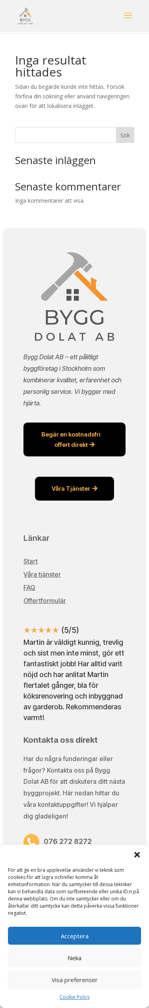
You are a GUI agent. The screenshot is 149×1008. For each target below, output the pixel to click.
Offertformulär (44, 601)
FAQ (29, 587)
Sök (125, 135)
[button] (137, 855)
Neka (74, 958)
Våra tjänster (42, 574)
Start (30, 561)
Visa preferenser (75, 980)
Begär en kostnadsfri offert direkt (71, 439)
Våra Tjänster (71, 488)
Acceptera (75, 936)
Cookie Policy (75, 997)
